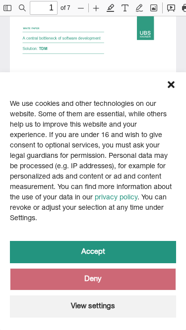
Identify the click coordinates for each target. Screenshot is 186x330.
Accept (93, 252)
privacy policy (116, 197)
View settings (93, 306)
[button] (171, 85)
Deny (93, 279)
